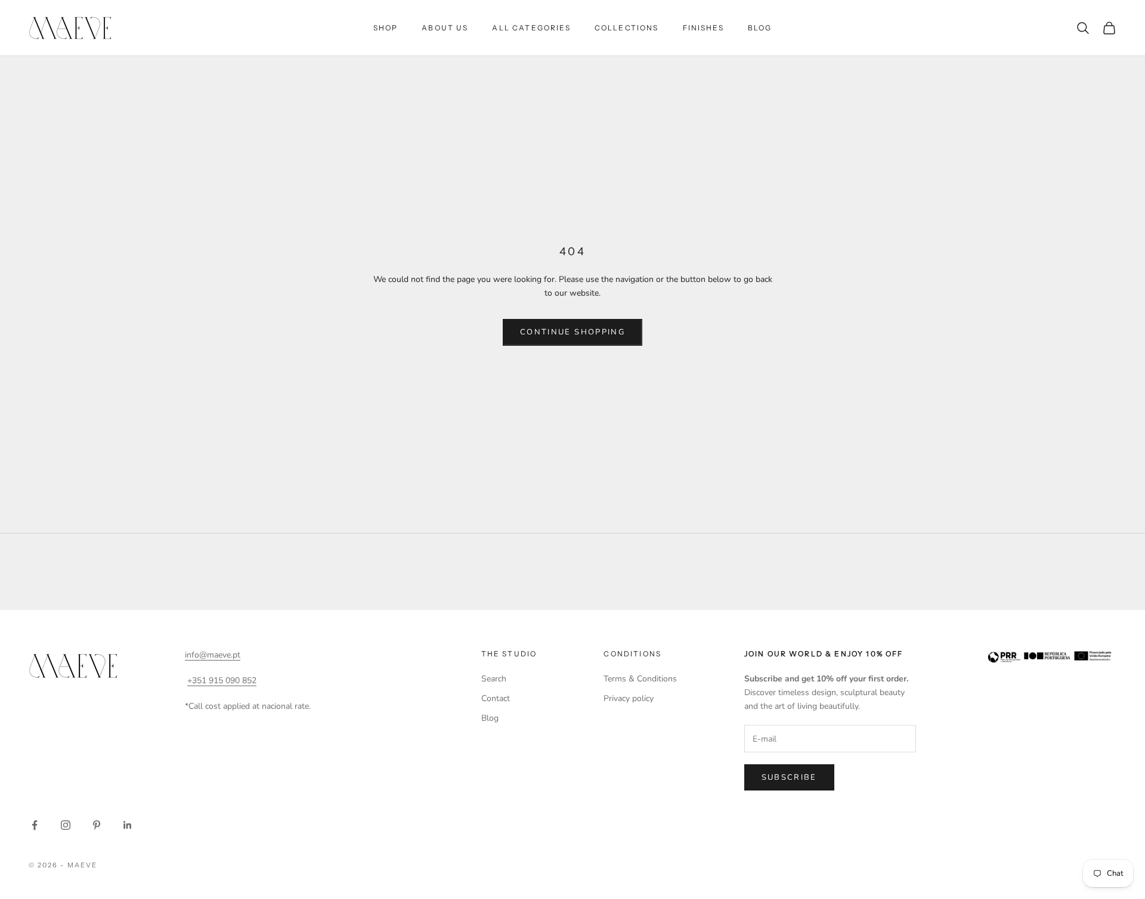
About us (445, 27)
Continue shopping (572, 332)
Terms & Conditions (640, 678)
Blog (760, 27)
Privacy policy (629, 698)
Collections (627, 27)
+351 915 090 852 (221, 680)
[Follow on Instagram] (66, 825)
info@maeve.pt (212, 655)
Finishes (703, 27)
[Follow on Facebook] (35, 825)
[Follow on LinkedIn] (128, 825)
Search (493, 678)
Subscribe (789, 777)
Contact (495, 698)
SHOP (385, 27)
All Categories (531, 27)
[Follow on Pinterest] (97, 825)
